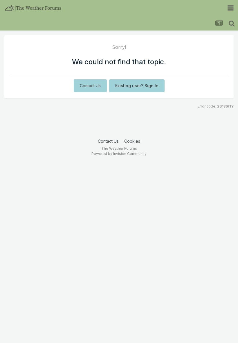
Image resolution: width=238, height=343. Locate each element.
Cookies (132, 141)
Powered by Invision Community (119, 153)
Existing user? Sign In (136, 85)
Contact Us (90, 85)
